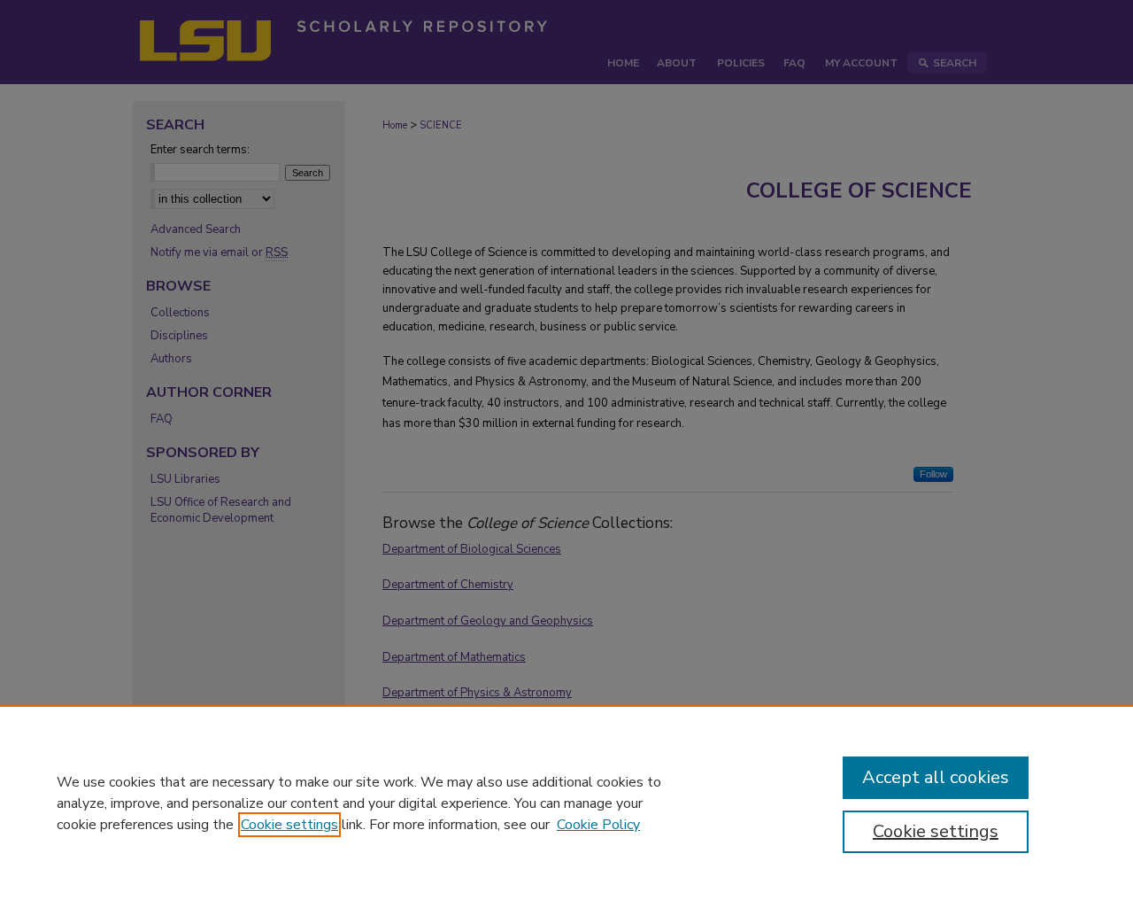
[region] (566, 802)
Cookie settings (289, 824)
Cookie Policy (598, 824)
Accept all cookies (935, 777)
